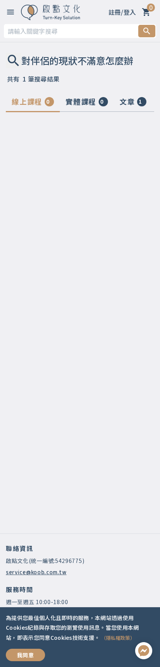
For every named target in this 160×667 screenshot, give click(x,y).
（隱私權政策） (118, 637)
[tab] (33, 103)
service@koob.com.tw (36, 572)
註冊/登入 (122, 12)
